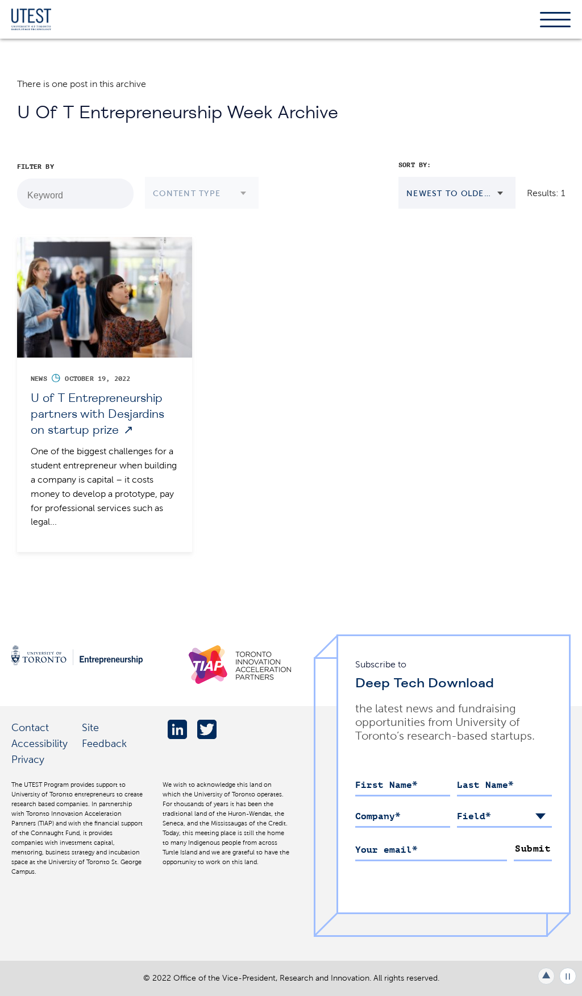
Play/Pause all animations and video (567, 976)
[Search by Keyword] (119, 194)
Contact (30, 727)
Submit (533, 849)
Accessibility (39, 743)
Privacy (27, 759)
